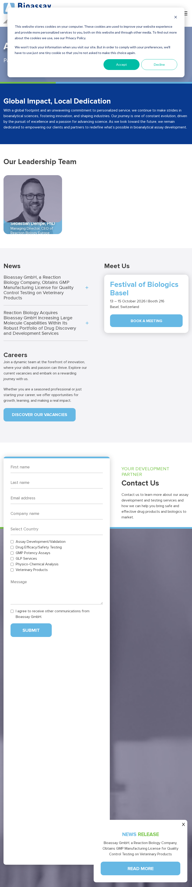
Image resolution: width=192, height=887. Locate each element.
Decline (159, 64)
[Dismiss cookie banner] (175, 18)
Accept (121, 64)
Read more (141, 869)
